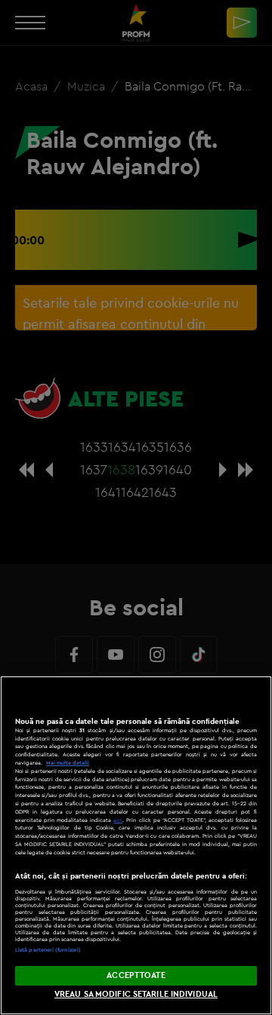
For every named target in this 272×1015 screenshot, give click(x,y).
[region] (136, 845)
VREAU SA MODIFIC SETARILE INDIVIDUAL (136, 994)
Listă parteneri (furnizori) (48, 949)
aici (117, 820)
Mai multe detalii (67, 762)
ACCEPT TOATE (136, 975)
